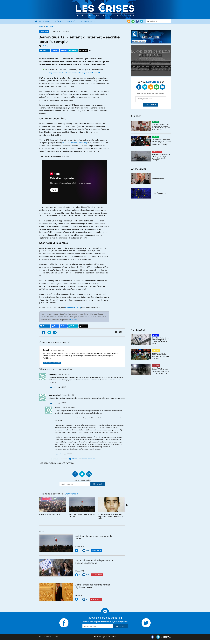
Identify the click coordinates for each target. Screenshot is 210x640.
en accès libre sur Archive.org (74, 143)
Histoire (155, 121)
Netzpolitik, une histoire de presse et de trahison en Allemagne (94, 561)
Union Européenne (159, 193)
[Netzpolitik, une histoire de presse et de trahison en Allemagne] (56, 568)
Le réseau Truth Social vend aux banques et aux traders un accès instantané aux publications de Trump (161, 142)
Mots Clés (71, 21)
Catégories (58, 21)
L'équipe (56, 637)
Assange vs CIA (158, 178)
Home (41, 26)
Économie (156, 350)
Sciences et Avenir (72, 308)
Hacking (45, 46)
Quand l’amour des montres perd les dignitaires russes (92, 586)
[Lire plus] (73, 320)
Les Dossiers (44, 21)
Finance (155, 137)
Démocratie (49, 26)
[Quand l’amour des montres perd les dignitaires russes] (56, 592)
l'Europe (155, 335)
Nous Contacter (87, 21)
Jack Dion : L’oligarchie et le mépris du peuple (93, 537)
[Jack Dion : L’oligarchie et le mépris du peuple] (56, 543)
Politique (156, 365)
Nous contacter (45, 637)
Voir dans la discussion (52, 363)
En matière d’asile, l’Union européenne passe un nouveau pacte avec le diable (160, 340)
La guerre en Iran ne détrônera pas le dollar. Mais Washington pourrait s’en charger (161, 355)
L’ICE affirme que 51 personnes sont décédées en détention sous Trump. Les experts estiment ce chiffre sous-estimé (160, 370)
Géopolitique (97, 575)
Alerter (63, 387)
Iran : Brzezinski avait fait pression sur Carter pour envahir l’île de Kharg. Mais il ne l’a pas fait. (161, 126)
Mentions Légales (100, 637)
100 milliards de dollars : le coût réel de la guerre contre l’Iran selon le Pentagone (161, 157)
